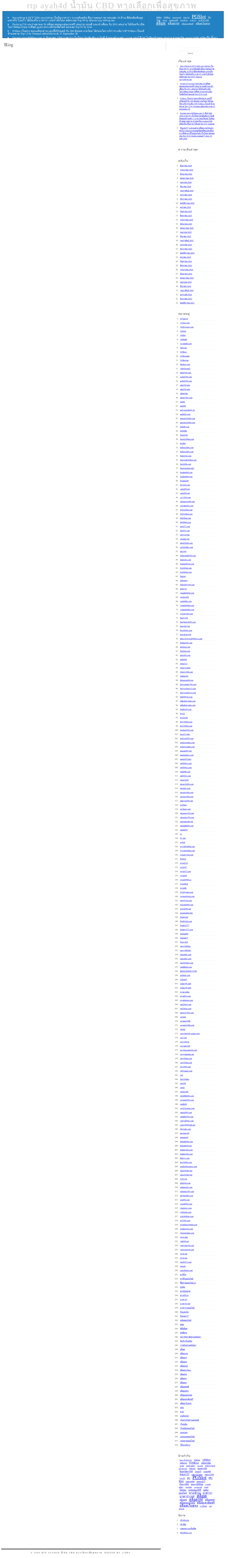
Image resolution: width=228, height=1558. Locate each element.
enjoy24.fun (185, 534)
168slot (183, 331)
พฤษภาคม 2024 (187, 277)
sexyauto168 (185, 1045)
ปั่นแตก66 (184, 1311)
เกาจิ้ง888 (203, 1506)
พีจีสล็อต (183, 1328)
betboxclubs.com (186, 447)
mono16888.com (186, 784)
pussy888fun (185, 946)
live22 (182, 713)
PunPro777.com (186, 929)
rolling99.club (185, 983)
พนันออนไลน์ (185, 1320)
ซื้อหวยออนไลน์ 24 (188, 1282)
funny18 (183, 588)
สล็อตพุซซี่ (184, 1386)
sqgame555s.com (187, 1100)
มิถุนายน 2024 (186, 273)
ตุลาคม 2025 (185, 207)
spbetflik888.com (187, 1095)
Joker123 (186, 17)
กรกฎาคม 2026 (186, 169)
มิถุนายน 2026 (186, 174)
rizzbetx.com (185, 975)
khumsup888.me (186, 680)
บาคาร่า (193, 20)
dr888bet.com (185, 518)
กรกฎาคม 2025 (186, 219)
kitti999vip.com (186, 696)
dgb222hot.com (186, 509)
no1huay (183, 804)
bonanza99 (184, 480)
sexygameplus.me (187, 1054)
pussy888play (185, 950)
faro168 (183, 551)
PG (188, 1478)
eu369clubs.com (186, 547)
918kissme (184, 360)
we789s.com (185, 1220)
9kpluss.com (185, 364)
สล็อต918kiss (185, 1370)
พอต (182, 1324)
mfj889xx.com (186, 763)
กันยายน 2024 (186, 261)
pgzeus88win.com (187, 896)
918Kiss (167, 17)
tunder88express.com (188, 1166)
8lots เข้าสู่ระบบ (186, 1460)
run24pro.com (185, 1004)
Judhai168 (184, 676)
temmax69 (173, 20)
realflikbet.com (186, 967)
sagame (183, 1016)
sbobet (182, 1029)
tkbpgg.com (184, 1158)
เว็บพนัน (183, 1424)
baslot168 (184, 435)
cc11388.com (185, 497)
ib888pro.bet (185, 647)
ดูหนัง (182, 1287)
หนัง (182, 1407)
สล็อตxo (183, 1382)
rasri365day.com (186, 962)
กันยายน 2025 (186, 211)
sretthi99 (183, 1104)
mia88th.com (185, 771)
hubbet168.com (186, 642)
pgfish (182, 842)
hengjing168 (177, 17)
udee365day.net (186, 1170)
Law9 (126, 1552)
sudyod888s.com (187, 1120)
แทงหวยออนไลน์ (187, 1440)
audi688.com (185, 414)
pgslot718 (184, 863)
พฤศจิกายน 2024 (187, 253)
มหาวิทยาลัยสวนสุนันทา (190, 1336)
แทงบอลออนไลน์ (187, 1436)
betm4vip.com (185, 455)
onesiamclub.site (186, 821)
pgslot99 (183, 875)
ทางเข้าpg (184, 20)
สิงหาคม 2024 (186, 265)
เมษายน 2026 (186, 182)
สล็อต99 (183, 1374)
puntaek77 (184, 937)
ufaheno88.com (186, 1187)
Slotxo (183, 1490)
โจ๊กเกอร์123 (185, 1444)
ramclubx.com (185, 954)
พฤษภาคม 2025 (187, 228)
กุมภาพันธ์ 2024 (186, 290)
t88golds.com (185, 1129)
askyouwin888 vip (187, 410)
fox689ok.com (186, 568)
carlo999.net (185, 489)
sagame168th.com (187, 1025)
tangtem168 (184, 1133)
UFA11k (183, 1178)
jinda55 (198, 1471)
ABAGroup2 (185, 368)
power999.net (185, 908)
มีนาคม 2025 (185, 236)
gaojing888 (184, 597)
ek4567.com (185, 530)
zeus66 (183, 1266)
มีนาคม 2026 (185, 186)
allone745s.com (186, 397)
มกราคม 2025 (186, 244)
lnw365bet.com (186, 721)
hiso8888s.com (186, 630)
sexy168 (183, 1037)
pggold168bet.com (187, 846)
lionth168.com (185, 709)
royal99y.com (185, 996)
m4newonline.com (187, 742)
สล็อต (161, 22)
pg (181, 834)
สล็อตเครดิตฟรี (188, 24)
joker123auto (185, 667)
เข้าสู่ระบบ (184, 1520)
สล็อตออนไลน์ (186, 1395)
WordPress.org (186, 1532)
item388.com (185, 655)
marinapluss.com (186, 755)
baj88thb (183, 430)
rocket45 (183, 979)
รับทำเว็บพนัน (186, 1341)
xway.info (184, 1237)
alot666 (183, 405)
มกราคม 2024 (186, 294)
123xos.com (185, 322)
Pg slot (183, 838)
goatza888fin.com (187, 605)
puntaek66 (184, 933)
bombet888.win (186, 472)
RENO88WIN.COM (188, 971)
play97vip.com (186, 900)
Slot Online (184, 1079)
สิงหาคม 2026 (186, 165)
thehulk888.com (186, 1141)
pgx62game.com (186, 892)
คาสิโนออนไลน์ (186, 1278)
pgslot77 (183, 867)
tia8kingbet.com (186, 1149)
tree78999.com (186, 1162)
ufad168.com (185, 1183)
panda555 (184, 829)
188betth (183, 339)
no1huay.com (185, 809)
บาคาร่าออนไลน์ (187, 1307)
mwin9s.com (185, 788)
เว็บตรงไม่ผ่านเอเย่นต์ (189, 1420)
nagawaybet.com (186, 792)
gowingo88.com (186, 613)
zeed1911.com (185, 1262)
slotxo (182, 1087)
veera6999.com (186, 1203)
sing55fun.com (186, 1058)
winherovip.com (186, 1228)
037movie (184, 318)
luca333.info (185, 734)
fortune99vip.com (187, 563)
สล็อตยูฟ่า (184, 1390)
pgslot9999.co (185, 879)
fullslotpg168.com (187, 584)
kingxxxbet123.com (188, 688)
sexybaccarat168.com (188, 1050)
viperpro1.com (186, 1208)
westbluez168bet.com (188, 1224)
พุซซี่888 (183, 1332)
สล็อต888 (184, 1365)
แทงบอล (183, 1432)
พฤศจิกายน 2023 (187, 302)
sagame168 (198, 1487)
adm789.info (185, 385)
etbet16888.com (186, 543)
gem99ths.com (186, 601)
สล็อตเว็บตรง (203, 23)
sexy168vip (184, 1041)
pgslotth (183, 888)
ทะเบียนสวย (185, 1291)
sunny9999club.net (187, 1124)
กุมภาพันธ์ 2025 (186, 240)
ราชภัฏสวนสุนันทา (188, 1345)
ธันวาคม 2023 (186, 298)
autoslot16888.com (187, 418)
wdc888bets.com (186, 1216)
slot (181, 1075)
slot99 (206, 1487)
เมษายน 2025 (186, 232)
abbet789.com (185, 372)
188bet (159, 17)
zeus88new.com (186, 1270)
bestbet (183, 443)
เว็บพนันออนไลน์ (187, 1428)
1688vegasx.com (186, 326)
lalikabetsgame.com (187, 701)
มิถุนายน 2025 (186, 223)
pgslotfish (184, 883)
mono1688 (184, 780)
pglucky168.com (186, 854)
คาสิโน (183, 1274)
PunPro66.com (186, 921)
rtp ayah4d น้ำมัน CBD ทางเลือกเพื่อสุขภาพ (112, 5)
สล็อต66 (183, 1361)
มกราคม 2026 (186, 194)
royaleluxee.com (186, 1000)
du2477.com (185, 526)
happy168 (184, 617)
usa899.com (185, 1199)
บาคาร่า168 (203, 20)
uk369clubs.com (186, 1195)
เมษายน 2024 (186, 282)
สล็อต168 (173, 23)
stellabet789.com (186, 1116)
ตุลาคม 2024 (185, 257)
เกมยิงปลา (184, 1415)
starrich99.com (186, 1112)
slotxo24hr (184, 1091)
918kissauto (185, 356)
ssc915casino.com (187, 1108)
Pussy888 (184, 942)
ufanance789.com (187, 1191)
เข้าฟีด (183, 1524)
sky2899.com (185, 1066)
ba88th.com (184, 426)
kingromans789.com (188, 684)
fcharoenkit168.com (188, 555)
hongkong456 (185, 634)
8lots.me (183, 347)
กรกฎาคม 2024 (186, 269)
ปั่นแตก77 (184, 1316)
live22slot (184, 717)
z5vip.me (183, 1253)
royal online (184, 991)
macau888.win (186, 750)
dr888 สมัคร (190, 1466)
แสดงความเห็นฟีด (188, 1528)
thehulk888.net (186, 1145)
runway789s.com (187, 1012)
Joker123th (209, 1474)
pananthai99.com (186, 825)
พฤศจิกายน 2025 (187, 203)
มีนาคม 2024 (185, 286)
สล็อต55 (183, 1357)
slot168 (183, 1083)
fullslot (183, 576)
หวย (182, 1411)
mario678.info (185, 759)
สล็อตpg (183, 1378)
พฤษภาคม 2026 (187, 178)
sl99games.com (186, 1070)
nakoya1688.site (186, 800)
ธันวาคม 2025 (186, 198)
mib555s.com (185, 775)
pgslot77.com (185, 871)
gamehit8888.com (187, 592)
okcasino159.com (187, 813)
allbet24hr (184, 393)
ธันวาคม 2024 (186, 248)
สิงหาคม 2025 (186, 215)
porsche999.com (186, 904)
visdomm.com (185, 1212)
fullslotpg (184, 580)
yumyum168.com (187, 1245)
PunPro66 (184, 917)
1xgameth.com (186, 343)
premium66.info (186, 912)
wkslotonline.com (187, 1233)
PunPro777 (184, 925)
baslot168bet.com (187, 439)
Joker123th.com (186, 671)
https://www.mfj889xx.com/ (191, 638)
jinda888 (183, 659)
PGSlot (199, 16)
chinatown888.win (187, 501)
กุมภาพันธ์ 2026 (186, 190)
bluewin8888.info (187, 468)
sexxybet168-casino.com (190, 1033)
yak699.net (184, 1241)
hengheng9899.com (188, 622)
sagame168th (185, 1021)
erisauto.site (184, 538)
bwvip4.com (185, 484)
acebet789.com (186, 376)
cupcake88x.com (186, 505)
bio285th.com (185, 464)
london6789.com (186, 730)
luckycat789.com (186, 738)
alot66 (182, 401)
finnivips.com (185, 559)
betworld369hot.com (188, 459)
